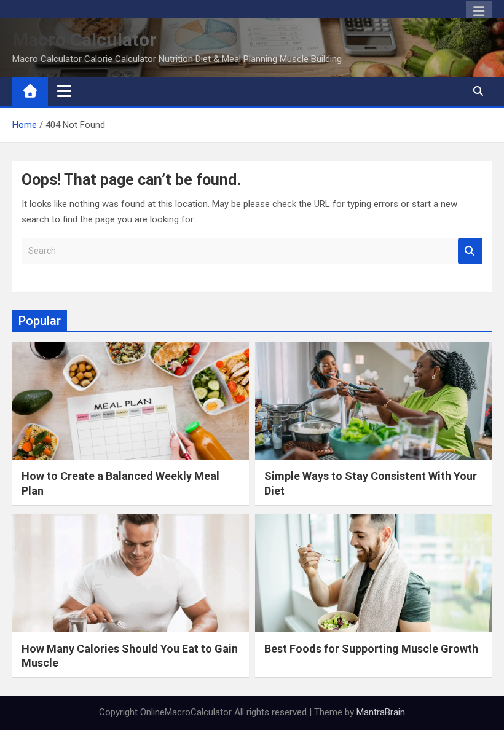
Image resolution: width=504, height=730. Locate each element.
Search (470, 251)
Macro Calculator (84, 39)
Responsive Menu (479, 11)
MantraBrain (380, 712)
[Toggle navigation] (64, 91)
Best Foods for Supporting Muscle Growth (371, 648)
